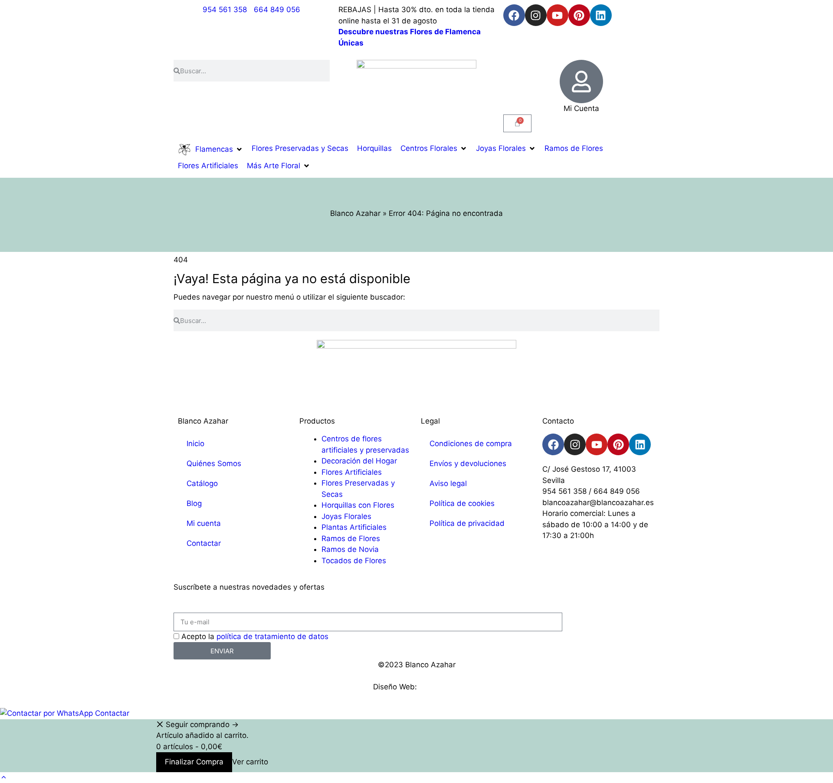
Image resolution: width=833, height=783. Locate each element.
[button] (210, 149)
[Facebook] (514, 15)
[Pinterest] (579, 15)
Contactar (204, 543)
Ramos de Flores (350, 538)
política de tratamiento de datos (272, 636)
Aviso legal (448, 483)
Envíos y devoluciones (468, 463)
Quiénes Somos (214, 463)
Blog (194, 503)
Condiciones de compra (471, 443)
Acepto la (254, 636)
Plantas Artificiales (354, 527)
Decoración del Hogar (359, 461)
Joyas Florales (346, 516)
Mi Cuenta (581, 108)
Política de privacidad (467, 523)
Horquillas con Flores (357, 505)
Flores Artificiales (351, 472)
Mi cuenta (204, 523)
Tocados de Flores (353, 560)
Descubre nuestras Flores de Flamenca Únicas (409, 37)
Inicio (195, 443)
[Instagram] (536, 15)
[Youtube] (557, 15)
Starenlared (439, 686)
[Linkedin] (601, 15)
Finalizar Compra (194, 761)
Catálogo (202, 483)
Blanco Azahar (355, 213)
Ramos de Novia (350, 549)
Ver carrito (250, 761)
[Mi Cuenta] (581, 81)
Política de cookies (462, 503)
